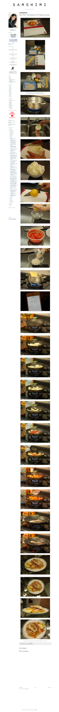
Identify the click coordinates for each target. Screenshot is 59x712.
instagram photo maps (12, 79)
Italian (10, 89)
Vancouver (10, 107)
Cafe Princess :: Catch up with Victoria (13, 193)
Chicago (10, 99)
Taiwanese (10, 93)
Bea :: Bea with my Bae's (13, 143)
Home (35, 687)
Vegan (10, 95)
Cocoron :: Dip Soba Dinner (13, 160)
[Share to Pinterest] (31, 643)
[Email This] (28, 643)
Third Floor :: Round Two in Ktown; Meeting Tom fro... (13, 155)
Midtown (10, 104)
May (10, 197)
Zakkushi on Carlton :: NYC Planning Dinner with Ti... (13, 185)
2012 (10, 205)
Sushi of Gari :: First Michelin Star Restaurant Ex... (13, 149)
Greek (10, 87)
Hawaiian (10, 88)
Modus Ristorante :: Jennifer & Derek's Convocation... (13, 173)
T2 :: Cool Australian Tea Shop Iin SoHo (13, 161)
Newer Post (20, 687)
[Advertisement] (35, 679)
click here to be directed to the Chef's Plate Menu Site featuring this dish (35, 93)
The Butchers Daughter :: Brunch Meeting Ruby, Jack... (13, 147)
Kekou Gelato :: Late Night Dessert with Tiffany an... (13, 183)
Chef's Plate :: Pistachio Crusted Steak (13, 191)
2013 (10, 204)
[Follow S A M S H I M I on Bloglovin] (13, 219)
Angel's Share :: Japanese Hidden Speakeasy (13, 142)
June (10, 137)
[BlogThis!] (29, 643)
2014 (10, 203)
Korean (10, 91)
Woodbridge (10, 108)
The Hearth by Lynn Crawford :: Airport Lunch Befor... (13, 167)
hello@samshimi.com (13, 30)
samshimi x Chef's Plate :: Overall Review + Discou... (13, 178)
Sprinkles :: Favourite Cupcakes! (12, 150)
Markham (10, 103)
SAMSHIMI (12, 49)
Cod (24, 644)
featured (10, 78)
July (10, 136)
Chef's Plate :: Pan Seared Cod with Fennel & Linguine (13, 196)
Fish (26, 644)
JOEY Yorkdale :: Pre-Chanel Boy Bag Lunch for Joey (13, 190)
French (10, 86)
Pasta (30, 644)
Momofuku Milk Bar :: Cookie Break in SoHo (13, 163)
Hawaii (10, 101)
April (10, 198)
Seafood (32, 644)
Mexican (10, 92)
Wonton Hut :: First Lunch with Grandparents (13, 171)
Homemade (28, 644)
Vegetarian (10, 96)
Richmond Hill (11, 105)
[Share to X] (30, 643)
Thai (9, 94)
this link (12, 64)
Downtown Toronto (11, 100)
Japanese (10, 90)
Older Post (49, 687)
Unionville (10, 106)
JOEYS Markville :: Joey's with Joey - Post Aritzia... (13, 180)
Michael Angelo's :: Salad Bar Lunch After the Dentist (13, 182)
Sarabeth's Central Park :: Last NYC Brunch (13, 140)
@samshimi (10, 44)
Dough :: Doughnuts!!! (12, 152)
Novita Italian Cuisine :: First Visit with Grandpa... (13, 169)
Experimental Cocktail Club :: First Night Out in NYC (13, 157)
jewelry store (10, 80)
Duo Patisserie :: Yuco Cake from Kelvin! (13, 174)
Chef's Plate (22, 644)
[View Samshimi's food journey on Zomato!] (13, 125)
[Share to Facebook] (30, 643)
